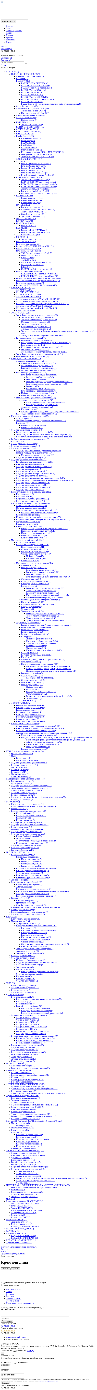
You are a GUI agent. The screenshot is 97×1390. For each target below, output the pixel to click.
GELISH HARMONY (27, 129)
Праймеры (22, 423)
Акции (9, 33)
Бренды (9, 37)
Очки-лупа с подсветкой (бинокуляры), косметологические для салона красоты (51, 1178)
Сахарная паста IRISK (27, 1022)
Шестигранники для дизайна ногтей (44, 650)
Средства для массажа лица (29, 974)
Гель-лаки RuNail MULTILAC (35, 232)
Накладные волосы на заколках (31, 815)
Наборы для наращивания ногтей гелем (39, 393)
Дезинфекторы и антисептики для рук (29, 1086)
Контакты (10, 40)
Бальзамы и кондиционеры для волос (29, 829)
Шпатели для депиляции (23, 1061)
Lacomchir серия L (31, 203)
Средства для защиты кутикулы (31, 457)
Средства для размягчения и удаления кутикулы (38, 450)
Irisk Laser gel (28, 141)
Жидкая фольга (34, 698)
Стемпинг (27, 609)
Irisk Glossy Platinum (31, 138)
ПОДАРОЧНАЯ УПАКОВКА (21, 1240)
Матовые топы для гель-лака (35, 322)
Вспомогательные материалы (30, 717)
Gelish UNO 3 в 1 (30, 255)
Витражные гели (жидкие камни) (42, 572)
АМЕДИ (30, 1351)
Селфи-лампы (23, 1183)
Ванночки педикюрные (22, 781)
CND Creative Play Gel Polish (30, 115)
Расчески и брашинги (22, 850)
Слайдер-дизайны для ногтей (36, 554)
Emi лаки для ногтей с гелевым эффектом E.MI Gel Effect (42, 304)
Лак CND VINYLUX (27, 292)
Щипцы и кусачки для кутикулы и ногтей (36, 510)
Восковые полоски (25, 1004)
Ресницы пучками (31, 866)
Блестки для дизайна (32, 632)
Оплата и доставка (14, 30)
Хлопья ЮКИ (28, 701)
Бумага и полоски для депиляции (27, 1045)
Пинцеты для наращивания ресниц (32, 871)
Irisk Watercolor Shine (31, 150)
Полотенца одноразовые (23, 1112)
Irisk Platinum (28, 145)
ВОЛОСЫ (13, 802)
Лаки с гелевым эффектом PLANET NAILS (37, 301)
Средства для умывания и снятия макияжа (36, 962)
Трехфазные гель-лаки (33, 216)
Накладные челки (25, 818)
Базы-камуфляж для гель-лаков (36, 340)
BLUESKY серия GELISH (34, 97)
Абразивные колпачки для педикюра (44, 742)
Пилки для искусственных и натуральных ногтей (44, 528)
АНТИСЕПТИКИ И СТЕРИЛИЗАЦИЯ (25, 1084)
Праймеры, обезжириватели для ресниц (29, 912)
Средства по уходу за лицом (25, 958)
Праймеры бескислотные (33, 425)
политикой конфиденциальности (48, 1381)
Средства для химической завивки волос (30, 825)
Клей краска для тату (21, 1224)
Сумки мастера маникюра (24, 1194)
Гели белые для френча (38, 379)
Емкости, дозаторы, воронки (30, 708)
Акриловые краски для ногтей (41, 590)
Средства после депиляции (24, 1050)
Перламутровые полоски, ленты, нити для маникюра (51, 671)
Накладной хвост (25, 813)
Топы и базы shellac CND (33, 111)
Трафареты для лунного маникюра (42, 616)
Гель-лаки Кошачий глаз (29, 271)
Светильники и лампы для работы (27, 1169)
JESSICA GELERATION (29, 159)
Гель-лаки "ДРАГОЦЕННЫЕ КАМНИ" (35, 246)
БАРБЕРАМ (12, 1231)
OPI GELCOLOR (26, 219)
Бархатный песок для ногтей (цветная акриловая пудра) (47, 625)
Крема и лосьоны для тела (23, 985)
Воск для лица (23, 1001)
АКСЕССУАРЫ (20, 703)
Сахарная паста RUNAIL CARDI (31, 1027)
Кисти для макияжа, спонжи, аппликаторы (36, 926)
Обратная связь (12, 1301)
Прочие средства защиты (23, 1148)
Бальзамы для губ (25, 978)
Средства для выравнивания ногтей (33, 483)
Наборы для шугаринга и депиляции (28, 1052)
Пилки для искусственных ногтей (38, 531)
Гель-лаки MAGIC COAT (28, 248)
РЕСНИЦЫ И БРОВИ (18, 852)
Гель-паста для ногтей (37, 574)
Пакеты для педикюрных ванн (25, 1098)
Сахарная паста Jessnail (27, 1020)
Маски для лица (25, 969)
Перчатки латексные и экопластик (32, 1139)
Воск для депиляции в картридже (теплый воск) (39, 999)
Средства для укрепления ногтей (32, 476)
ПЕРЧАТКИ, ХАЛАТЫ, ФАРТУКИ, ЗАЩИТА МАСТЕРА (34, 1121)
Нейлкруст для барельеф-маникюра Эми (45, 613)
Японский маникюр (21, 776)
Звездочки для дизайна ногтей (40, 639)
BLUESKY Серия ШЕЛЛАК (35, 85)
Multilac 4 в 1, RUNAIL (32, 264)
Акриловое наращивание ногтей (32, 361)
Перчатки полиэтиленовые (29, 1144)
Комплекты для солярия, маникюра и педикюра (33, 1116)
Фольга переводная (36, 694)
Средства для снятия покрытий (26, 430)
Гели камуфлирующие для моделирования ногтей (49, 382)
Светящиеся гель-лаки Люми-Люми (38, 209)
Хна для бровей (24, 887)
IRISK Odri (27, 258)
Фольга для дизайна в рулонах (41, 691)
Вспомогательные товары (23, 1082)
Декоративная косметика (28, 923)
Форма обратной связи (16, 1337)
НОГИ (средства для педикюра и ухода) (25, 779)
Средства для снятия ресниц (29, 873)
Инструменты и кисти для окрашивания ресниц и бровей (42, 891)
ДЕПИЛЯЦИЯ (15, 994)
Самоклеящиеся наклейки (34, 549)
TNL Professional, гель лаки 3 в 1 (36, 253)
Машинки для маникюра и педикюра (39, 735)
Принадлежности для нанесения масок (39, 972)
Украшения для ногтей (28, 623)
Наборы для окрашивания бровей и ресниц (36, 896)
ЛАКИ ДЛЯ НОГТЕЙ (23, 287)
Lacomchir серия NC (31, 200)
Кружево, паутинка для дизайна (36, 655)
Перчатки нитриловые (27, 1141)
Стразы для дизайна (32, 675)
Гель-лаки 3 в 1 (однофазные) (30, 251)
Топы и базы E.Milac (32, 124)
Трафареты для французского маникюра (45, 620)
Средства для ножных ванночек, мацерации (31, 786)
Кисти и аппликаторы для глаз (36, 937)
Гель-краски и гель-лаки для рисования (45, 588)
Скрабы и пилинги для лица (29, 965)
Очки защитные (20, 1130)
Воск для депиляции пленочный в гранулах (42, 1013)
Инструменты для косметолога (25, 919)
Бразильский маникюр (22, 753)
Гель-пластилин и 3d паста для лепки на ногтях (48, 577)
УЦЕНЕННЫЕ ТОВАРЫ (19, 1242)
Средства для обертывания (24, 992)
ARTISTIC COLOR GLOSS (30, 76)
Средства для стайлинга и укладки (28, 845)
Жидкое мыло (23, 758)
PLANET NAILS (24, 223)
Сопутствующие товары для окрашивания (36, 841)
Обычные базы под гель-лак (35, 349)
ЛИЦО (11, 916)
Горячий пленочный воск (29, 1006)
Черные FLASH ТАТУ (22, 1208)
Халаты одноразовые (21, 1125)
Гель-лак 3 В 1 (28, 225)
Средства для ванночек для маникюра (29, 763)
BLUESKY (23, 81)
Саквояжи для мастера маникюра (27, 1192)
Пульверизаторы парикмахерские (27, 822)
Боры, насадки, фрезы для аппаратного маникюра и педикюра (55, 740)
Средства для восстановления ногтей (29, 460)
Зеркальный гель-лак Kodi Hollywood (39, 189)
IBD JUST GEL (25, 134)
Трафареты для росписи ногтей (41, 618)
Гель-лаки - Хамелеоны (28, 244)
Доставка (10, 1294)
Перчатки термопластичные (29, 1146)
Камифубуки (29, 636)
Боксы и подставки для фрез (34, 749)
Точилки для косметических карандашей (35, 949)
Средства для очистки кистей (30, 501)
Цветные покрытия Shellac (35, 113)
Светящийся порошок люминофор (37, 604)
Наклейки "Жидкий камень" (35, 551)
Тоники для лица (25, 967)
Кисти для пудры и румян (33, 935)
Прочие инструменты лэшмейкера (33, 877)
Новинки (10, 35)
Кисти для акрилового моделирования (39, 368)
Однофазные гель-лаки (32, 214)
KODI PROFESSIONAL (29, 177)
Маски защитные (20, 1123)
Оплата (9, 1292)
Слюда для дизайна (31, 607)
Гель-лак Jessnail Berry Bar (33, 166)
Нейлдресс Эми (35, 556)
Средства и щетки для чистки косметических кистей (45, 944)
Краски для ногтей (31, 586)
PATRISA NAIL (24, 221)
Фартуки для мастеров (22, 1128)
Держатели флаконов (21, 1157)
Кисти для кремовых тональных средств (40, 930)
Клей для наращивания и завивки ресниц (36, 868)
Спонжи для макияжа (32, 942)
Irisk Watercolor (29, 147)
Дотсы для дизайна (31, 579)
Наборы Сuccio (29, 120)
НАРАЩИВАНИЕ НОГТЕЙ (26, 359)
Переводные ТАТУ (20, 1217)
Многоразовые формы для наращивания (45, 402)
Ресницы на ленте (31, 861)
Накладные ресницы (31, 859)
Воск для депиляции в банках (35, 1008)
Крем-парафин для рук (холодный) (27, 1079)
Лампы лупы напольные (28, 1174)
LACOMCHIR (24, 196)
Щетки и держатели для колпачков (43, 744)
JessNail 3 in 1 (28, 260)
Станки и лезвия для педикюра (26, 790)
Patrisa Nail (27, 267)
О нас (8, 28)
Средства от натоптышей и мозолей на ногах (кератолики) (38, 797)
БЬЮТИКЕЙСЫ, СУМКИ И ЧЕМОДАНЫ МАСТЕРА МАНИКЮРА (38, 1185)
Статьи (9, 42)
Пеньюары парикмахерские (25, 848)
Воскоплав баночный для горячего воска (35, 1038)
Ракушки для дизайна (32, 673)
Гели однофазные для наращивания (38, 391)
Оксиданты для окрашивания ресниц (33, 889)
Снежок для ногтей (36, 648)
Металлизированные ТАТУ (25, 1203)
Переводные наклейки (32, 547)
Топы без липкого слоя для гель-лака (39, 320)
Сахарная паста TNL (26, 1029)
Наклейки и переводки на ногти (32, 545)
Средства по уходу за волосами (26, 832)
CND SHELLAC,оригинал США (32, 108)
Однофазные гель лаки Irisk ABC (36, 154)
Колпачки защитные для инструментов (39, 512)
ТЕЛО (10, 983)
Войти (4, 46)
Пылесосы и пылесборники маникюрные (36, 730)
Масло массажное (20, 774)
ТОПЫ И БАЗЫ (20, 313)
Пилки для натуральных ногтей (37, 533)
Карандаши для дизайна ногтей (36, 581)
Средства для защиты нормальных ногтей (35, 473)
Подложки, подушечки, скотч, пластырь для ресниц (35, 907)
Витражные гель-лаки (32, 207)
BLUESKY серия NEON (33, 90)
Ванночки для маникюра (28, 712)
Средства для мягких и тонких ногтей (34, 467)
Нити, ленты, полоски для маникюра (39, 664)
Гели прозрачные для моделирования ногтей (46, 384)
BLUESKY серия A (31, 92)
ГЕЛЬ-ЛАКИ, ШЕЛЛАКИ (25, 74)
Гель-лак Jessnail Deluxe (32, 170)
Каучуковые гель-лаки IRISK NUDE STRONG (42, 152)
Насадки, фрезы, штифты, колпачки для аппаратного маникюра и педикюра (56, 737)
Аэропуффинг (28, 565)
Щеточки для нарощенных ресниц (32, 875)
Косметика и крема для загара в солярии (30, 1068)
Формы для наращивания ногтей (37, 400)
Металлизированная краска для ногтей (44, 597)
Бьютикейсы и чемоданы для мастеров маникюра (34, 1187)
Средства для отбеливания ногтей (32, 471)
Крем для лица (24, 976)
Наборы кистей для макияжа (35, 939)
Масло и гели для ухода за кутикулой (34, 453)
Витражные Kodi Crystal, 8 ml (35, 191)
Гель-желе (32, 386)
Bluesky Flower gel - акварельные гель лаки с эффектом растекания (51, 104)
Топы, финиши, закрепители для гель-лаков (37, 315)
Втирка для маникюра (28, 542)
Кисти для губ (28, 928)
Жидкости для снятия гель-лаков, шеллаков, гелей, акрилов (43, 434)
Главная (9, 26)
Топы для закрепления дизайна (36, 329)
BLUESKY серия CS (32, 101)
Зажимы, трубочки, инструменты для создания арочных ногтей (50, 411)
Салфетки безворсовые (22, 1102)
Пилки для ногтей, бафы (29, 526)
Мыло (15, 756)
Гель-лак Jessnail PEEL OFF (34, 173)
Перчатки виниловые (27, 1137)
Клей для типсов (29, 409)
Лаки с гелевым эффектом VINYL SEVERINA (38, 299)
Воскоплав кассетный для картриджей (34, 1040)
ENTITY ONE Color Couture (30, 127)
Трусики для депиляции (23, 1059)
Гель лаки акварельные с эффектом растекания (38, 281)
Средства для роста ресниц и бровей (28, 914)
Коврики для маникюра (23, 1160)
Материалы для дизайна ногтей (27, 540)
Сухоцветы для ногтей (32, 680)
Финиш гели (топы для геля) (40, 388)
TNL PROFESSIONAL (28, 235)
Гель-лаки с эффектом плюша (30, 283)
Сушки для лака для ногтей (24, 444)
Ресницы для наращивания (29, 857)
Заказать (5, 1383)
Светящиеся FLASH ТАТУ (24, 1213)
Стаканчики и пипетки (27, 719)
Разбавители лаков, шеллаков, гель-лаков (30, 439)
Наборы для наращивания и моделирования (36, 414)
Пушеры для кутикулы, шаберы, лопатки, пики (38, 517)
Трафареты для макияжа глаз (30, 953)
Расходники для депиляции (24, 1054)
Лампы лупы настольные (28, 1176)
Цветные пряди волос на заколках (27, 804)
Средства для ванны (21, 990)
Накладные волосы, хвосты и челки (28, 811)
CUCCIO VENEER (26, 118)
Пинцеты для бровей (27, 900)
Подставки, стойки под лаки (30, 721)
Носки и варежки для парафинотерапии (30, 1075)
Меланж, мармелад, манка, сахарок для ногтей (43, 659)
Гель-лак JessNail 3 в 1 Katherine (36, 163)
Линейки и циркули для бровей (31, 905)
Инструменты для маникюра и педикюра (31, 503)
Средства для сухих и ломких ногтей (33, 487)
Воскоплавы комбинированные (31, 1043)
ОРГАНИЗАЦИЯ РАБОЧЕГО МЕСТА (25, 1151)
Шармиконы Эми (30, 561)
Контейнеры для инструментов (26, 1162)
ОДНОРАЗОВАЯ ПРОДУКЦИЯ (22, 1096)
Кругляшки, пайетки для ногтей (42, 641)
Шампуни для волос (21, 827)
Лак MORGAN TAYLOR (28, 294)
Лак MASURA (24, 290)
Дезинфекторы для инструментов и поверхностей (34, 1089)
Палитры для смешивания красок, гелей (40, 600)
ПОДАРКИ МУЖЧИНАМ (24, 1238)
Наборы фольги (34, 687)
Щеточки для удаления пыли (30, 714)
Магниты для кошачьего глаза (31, 508)
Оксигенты (23, 838)
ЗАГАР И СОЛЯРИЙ (17, 1063)
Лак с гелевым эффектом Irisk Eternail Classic (36, 308)
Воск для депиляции (22, 997)
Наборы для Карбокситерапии (30, 960)
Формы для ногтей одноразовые (42, 405)
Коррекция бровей (21, 898)
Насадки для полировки (38, 747)
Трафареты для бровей (27, 951)
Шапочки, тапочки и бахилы (25, 1118)
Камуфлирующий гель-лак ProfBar (37, 175)
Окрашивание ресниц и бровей (26, 882)
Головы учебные (19, 809)
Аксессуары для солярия (23, 1066)
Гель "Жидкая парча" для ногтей (41, 570)
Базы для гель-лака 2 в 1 (33, 345)
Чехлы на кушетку (20, 1100)
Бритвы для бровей (25, 903)
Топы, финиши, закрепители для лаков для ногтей (39, 354)
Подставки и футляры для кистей (32, 499)
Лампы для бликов (25, 1171)
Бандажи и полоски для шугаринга (32, 1031)
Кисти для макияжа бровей (34, 933)
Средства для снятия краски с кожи (32, 893)
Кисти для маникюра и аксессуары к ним (31, 492)
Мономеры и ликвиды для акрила (37, 365)
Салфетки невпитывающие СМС (27, 1107)
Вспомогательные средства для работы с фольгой (49, 696)
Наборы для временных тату (25, 1226)
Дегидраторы (23, 418)
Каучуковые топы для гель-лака (36, 326)
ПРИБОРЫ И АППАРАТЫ (25, 724)
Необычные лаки (25, 310)
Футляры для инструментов (24, 1197)
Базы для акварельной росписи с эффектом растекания (46, 343)
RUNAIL (22, 228)
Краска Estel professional (29, 836)
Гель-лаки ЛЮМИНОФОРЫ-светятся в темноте (38, 278)
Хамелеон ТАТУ (20, 1215)
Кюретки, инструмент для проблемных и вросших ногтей (43, 519)
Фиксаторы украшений (32, 682)
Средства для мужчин (27, 981)
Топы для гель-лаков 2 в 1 (33, 324)
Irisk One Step (28, 143)
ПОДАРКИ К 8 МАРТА (23, 1236)
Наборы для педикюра (22, 799)
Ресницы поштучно (31, 864)
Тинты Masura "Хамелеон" (34, 212)
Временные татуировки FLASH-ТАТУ (24, 1201)
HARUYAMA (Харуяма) (28, 131)
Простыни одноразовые (23, 1109)
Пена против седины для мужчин (32, 843)
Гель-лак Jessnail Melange (33, 168)
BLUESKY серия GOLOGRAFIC (37, 99)
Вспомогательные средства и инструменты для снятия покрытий (46, 437)
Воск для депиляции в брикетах (37, 1011)
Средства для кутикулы (23, 448)
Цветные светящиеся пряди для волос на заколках (34, 806)
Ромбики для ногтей (36, 646)
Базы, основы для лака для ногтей (32, 356)
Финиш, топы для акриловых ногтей (38, 370)
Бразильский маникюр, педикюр (31, 705)
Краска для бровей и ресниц (29, 884)
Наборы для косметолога (23, 955)
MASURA (23, 205)
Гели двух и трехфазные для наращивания (41, 375)
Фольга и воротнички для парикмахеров (30, 1114)
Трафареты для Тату (21, 1222)
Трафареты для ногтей (32, 611)
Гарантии (10, 1296)
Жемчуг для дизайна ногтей (35, 634)
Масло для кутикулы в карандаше (37, 455)
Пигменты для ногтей (32, 602)
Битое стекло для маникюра (35, 629)
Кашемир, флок (29, 652)
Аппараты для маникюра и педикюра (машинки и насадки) (44, 733)
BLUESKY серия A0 (32, 95)
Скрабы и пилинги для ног (24, 792)
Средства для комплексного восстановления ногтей (40, 478)
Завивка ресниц (20, 880)
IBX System (17, 441)
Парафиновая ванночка (22, 1073)
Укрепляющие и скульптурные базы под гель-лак (44, 352)
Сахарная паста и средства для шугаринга (31, 1015)
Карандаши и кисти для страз (40, 678)
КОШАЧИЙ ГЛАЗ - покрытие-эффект (39, 276)
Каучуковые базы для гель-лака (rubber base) (42, 347)
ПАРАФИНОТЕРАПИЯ (18, 1070)
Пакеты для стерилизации (23, 1091)
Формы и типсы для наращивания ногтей (36, 398)
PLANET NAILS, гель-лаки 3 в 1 (36, 269)
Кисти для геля (24, 496)
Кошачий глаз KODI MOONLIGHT (38, 193)
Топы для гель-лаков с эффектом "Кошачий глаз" (43, 336)
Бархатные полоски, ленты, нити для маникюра (48, 666)
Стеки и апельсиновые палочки (31, 506)
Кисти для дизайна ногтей (35, 584)
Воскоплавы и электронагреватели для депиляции (34, 1036)
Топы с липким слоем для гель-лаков (39, 317)
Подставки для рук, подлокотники (28, 1155)
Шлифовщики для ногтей (34, 538)
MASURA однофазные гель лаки (36, 262)
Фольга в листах (34, 689)
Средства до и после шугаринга (31, 1034)
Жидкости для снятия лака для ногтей (34, 432)
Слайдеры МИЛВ (36, 558)
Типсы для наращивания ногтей (37, 407)
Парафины (17, 1077)
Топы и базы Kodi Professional (35, 180)
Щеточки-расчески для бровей (35, 946)
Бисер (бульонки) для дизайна (36, 627)
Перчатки (17, 1132)
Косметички (18, 1190)
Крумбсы (26, 657)
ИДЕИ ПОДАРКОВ (16, 1233)
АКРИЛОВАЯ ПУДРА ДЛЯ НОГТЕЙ (39, 363)
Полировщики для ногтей (34, 535)
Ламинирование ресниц (23, 910)
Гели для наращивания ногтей (31, 372)
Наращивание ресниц (23, 854)
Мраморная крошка (31, 662)
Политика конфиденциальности (20, 1303)
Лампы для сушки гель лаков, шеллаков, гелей (38, 726)
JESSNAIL (22, 161)
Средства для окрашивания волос (28, 834)
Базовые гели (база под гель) (40, 377)
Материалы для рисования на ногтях (34, 563)
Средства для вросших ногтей (25, 446)
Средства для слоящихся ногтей (31, 485)
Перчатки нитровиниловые (29, 1135)
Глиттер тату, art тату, (16, 1219)
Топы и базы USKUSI (32, 239)
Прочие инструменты (27, 524)
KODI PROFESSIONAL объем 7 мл (38, 182)
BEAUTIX (22, 79)
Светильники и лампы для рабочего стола (35, 1180)
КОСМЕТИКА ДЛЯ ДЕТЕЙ (20, 1229)
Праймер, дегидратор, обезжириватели (29, 416)
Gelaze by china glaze (27, 106)
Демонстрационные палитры (25, 1153)
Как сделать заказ (13, 1289)
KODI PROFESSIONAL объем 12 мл (39, 186)
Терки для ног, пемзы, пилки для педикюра (31, 788)
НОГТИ (12, 72)
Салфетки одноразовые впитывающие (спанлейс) (34, 1105)
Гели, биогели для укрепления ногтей (34, 462)
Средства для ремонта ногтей (30, 489)
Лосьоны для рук (20, 770)
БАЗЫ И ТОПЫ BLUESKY (34, 83)
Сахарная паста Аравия (27, 1017)
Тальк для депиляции (21, 1056)
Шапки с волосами (25, 820)
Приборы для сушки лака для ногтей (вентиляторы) (40, 728)
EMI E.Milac (23, 122)
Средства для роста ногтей (29, 469)
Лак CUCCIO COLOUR (28, 297)
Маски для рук (19, 767)
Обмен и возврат (13, 1298)
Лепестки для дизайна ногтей (41, 643)
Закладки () (6, 58)
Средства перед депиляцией (25, 1047)
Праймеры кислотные (32, 427)
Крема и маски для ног (23, 795)
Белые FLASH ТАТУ (22, 1206)
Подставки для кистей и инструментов (29, 1167)
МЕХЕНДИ (12, 1199)
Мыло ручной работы (27, 760)
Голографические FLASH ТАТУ (26, 1210)
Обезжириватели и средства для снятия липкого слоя (41, 421)
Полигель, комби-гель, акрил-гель (37, 395)
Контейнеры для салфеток (23, 1164)
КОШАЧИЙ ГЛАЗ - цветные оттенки (39, 274)
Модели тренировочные (28, 522)
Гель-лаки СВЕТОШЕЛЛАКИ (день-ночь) (36, 285)
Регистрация (6, 49)
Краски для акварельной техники (42, 593)
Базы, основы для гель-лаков (31, 338)
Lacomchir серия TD (32, 198)
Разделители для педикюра (29, 710)
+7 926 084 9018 (8, 1330)
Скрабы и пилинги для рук (24, 765)
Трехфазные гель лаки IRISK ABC (37, 157)
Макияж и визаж (20, 921)
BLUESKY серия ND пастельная (36, 88)
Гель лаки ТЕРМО (26, 242)
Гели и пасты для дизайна (34, 568)
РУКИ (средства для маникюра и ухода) (25, 751)
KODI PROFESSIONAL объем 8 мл (39, 184)
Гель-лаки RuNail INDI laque (35, 230)
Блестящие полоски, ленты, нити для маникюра (48, 669)
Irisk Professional (25, 136)
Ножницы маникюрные (28, 515)
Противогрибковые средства (30, 464)
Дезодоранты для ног (21, 783)
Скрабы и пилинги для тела (25, 988)
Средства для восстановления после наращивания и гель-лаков (44, 480)
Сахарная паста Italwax (27, 1024)
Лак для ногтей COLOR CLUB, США (34, 306)
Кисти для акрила (25, 494)
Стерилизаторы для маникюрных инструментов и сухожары (39, 1093)
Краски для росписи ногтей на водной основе (47, 595)
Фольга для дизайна (32, 685)
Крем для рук (18, 772)
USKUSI (22, 237)
